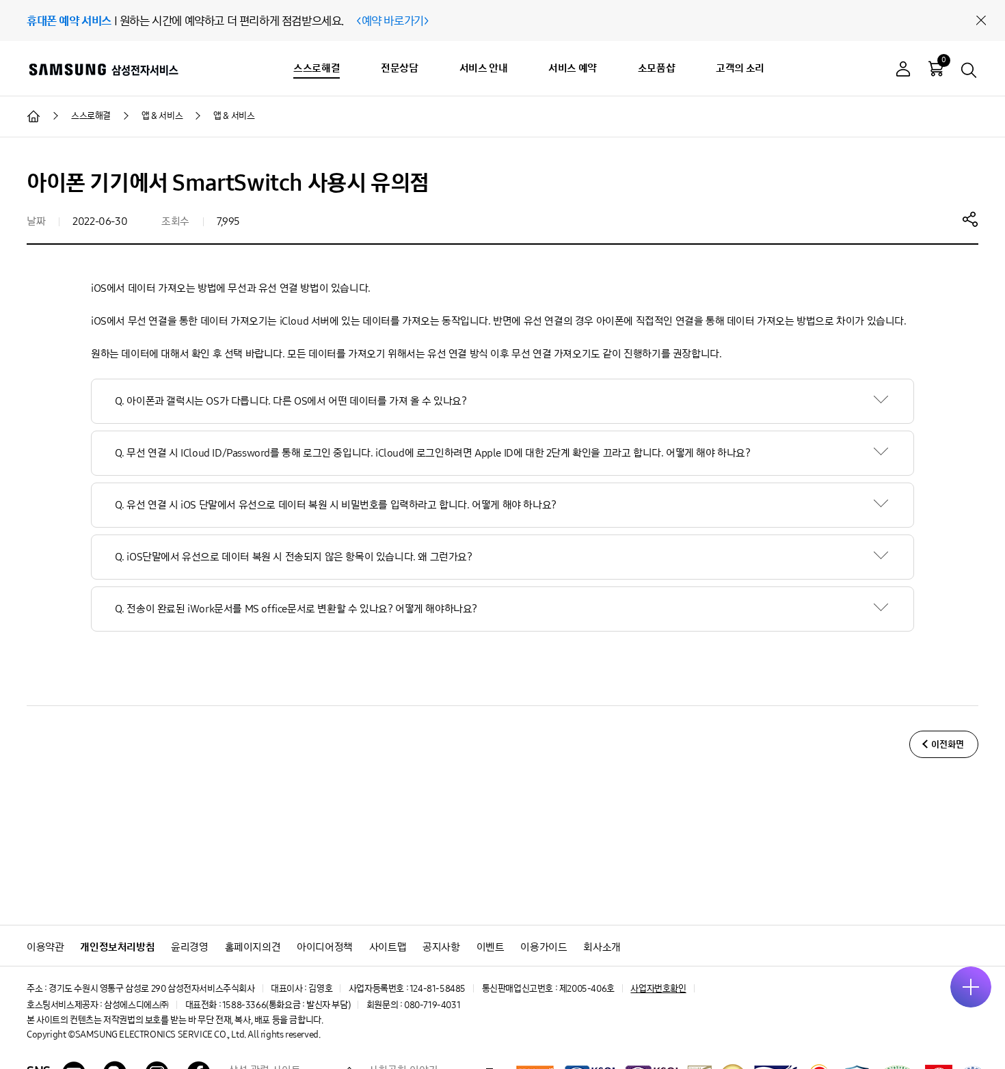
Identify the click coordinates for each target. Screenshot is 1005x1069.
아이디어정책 (325, 947)
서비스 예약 (572, 68)
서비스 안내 (483, 68)
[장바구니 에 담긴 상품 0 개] (936, 68)
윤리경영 (189, 947)
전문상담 (399, 68)
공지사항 (441, 947)
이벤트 (491, 947)
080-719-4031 (432, 1005)
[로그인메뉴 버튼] (903, 70)
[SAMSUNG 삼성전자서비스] (103, 69)
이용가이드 (543, 947)
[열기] (970, 986)
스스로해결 (316, 68)
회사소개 (601, 947)
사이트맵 (387, 947)
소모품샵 (656, 68)
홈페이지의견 (253, 947)
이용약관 (45, 947)
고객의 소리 (740, 68)
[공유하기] (970, 219)
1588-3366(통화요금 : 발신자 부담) (286, 1005)
